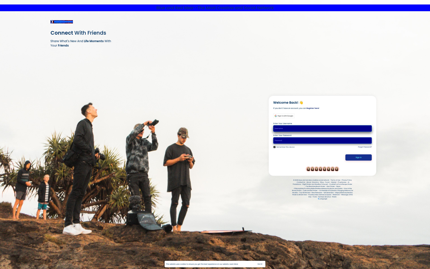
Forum (327, 182)
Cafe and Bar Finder (310, 190)
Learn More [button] (233, 264)
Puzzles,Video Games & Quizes (320, 195)
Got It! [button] (260, 264)
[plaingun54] (316, 169)
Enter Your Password (282, 135)
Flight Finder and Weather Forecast (315, 184)
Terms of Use (335, 180)
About (309, 182)
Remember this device (285, 147)
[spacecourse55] (328, 169)
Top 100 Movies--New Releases (310, 193)
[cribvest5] (320, 169)
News (338, 186)
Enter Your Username (282, 123)
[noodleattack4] (332, 169)
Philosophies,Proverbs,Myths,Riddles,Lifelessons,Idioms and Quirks (318, 188)
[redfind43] (312, 169)
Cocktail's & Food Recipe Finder (340, 184)
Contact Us (301, 182)
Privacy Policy (347, 180)
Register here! (312, 108)
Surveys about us (324, 197)
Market (333, 182)
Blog (322, 182)
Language (323, 199)
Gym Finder (331, 186)
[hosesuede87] (308, 169)
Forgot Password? (365, 147)
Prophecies (342, 182)
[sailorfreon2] (324, 169)
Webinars (336, 195)
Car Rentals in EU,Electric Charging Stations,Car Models (322, 191)
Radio (334, 197)
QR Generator (329, 193)
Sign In (359, 157)
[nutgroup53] (336, 169)
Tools (315, 197)
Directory (315, 182)
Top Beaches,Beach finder (315, 186)
